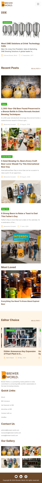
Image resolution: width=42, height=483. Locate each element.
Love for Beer (7, 157)
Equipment (7, 22)
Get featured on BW (7, 405)
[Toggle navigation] (38, 4)
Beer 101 (5, 209)
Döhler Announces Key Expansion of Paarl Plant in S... (17, 352)
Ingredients (8, 330)
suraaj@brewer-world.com (9, 435)
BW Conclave (5, 401)
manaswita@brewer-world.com (11, 433)
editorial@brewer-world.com (10, 430)
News (4, 104)
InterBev (4, 417)
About (3, 397)
